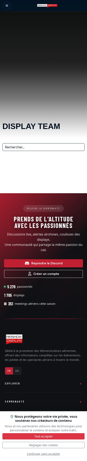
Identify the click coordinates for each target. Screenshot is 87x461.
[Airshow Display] (14, 339)
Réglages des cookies (43, 445)
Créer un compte (46, 274)
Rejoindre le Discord (47, 263)
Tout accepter (43, 436)
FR (9, 371)
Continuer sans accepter (43, 454)
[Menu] (7, 6)
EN (17, 371)
